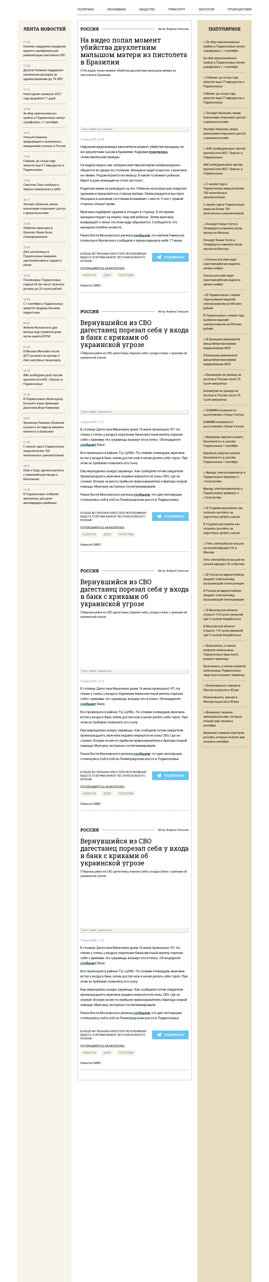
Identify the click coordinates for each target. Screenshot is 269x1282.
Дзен (107, 275)
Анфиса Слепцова (178, 28)
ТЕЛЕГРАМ (125, 275)
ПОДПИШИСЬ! (174, 257)
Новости (89, 275)
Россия (89, 29)
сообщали (142, 235)
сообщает (88, 445)
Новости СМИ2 (90, 285)
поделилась (158, 152)
